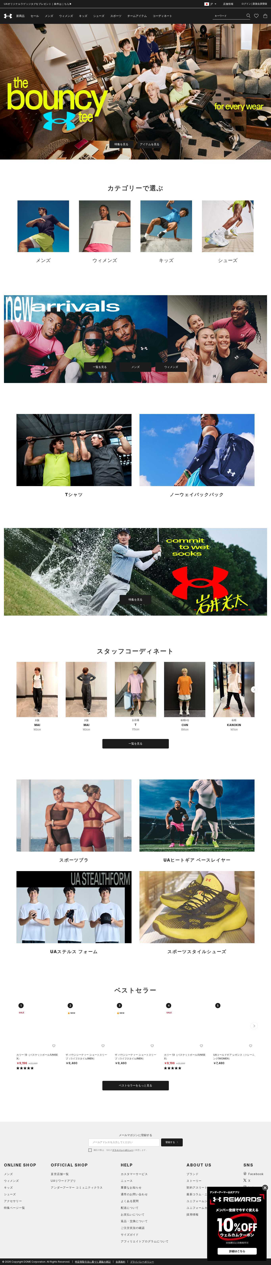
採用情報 (192, 1214)
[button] (254, 689)
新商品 (20, 15)
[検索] (248, 16)
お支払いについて (133, 1214)
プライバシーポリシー (122, 1150)
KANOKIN (234, 725)
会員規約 (120, 1261)
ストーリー (194, 1180)
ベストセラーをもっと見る (135, 1085)
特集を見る (121, 144)
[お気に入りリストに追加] (54, 1046)
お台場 (135, 720)
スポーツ (115, 15)
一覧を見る (100, 366)
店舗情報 (228, 3)
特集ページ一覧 (14, 1207)
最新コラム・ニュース (201, 1194)
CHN (185, 725)
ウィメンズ (66, 15)
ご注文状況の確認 (133, 1227)
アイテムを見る (149, 144)
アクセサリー (13, 1201)
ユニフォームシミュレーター (206, 1201)
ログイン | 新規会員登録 (254, 3)
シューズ (98, 15)
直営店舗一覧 (60, 1174)
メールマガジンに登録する (135, 1135)
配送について (130, 1207)
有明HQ (185, 720)
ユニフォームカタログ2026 (205, 1207)
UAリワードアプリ (63, 1180)
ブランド (192, 1174)
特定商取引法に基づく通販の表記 (93, 1261)
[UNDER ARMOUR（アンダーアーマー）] (8, 16)
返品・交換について (134, 1221)
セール (35, 15)
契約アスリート (197, 1187)
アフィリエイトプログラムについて (145, 1241)
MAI (37, 725)
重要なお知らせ (131, 1187)
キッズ (83, 15)
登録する (170, 1142)
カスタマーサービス (134, 1174)
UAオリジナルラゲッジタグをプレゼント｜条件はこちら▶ (38, 3)
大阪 (37, 720)
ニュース (127, 1180)
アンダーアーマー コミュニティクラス (77, 1187)
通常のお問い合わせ (134, 1194)
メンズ (49, 15)
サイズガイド (130, 1234)
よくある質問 (130, 1201)
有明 (234, 720)
